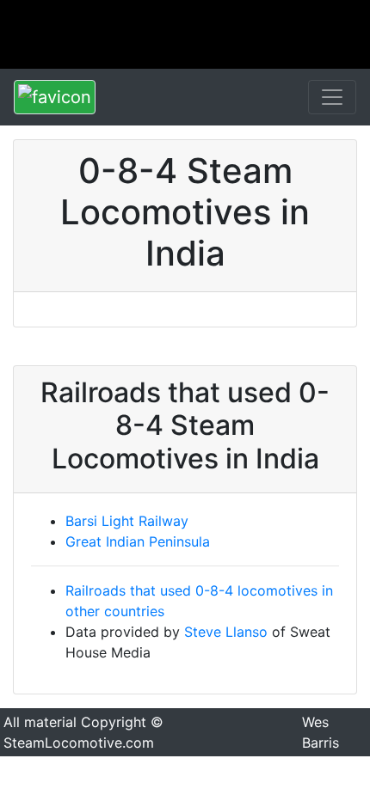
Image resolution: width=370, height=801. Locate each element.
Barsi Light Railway (126, 520)
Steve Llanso (226, 631)
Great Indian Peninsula (137, 541)
